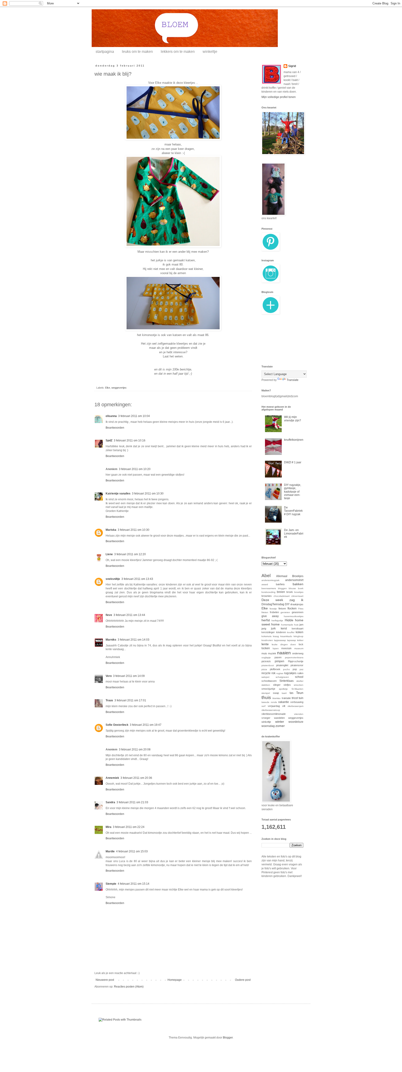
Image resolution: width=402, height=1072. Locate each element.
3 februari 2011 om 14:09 (129, 676)
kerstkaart (297, 628)
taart (284, 693)
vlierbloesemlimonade (273, 713)
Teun (299, 693)
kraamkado (286, 636)
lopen (276, 648)
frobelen (274, 612)
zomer (280, 726)
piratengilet (282, 665)
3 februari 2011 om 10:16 (129, 440)
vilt (283, 706)
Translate (292, 380)
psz (301, 669)
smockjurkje (268, 688)
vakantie (283, 702)
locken (265, 648)
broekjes (298, 592)
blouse (292, 588)
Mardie (110, 851)
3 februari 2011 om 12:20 (130, 554)
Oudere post (243, 979)
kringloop (298, 636)
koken (299, 632)
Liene (109, 554)
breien (281, 592)
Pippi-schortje (295, 661)
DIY (287, 604)
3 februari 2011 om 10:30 (148, 493)
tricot (295, 698)
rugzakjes (290, 673)
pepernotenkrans (294, 657)
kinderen (281, 632)
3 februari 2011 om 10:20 (135, 469)
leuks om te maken (137, 52)
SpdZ (109, 440)
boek (300, 588)
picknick (266, 661)
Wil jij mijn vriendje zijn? (292, 418)
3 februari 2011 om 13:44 (129, 615)
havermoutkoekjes (293, 616)
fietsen (282, 608)
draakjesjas (296, 604)
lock (301, 644)
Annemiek (112, 778)
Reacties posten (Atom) (129, 986)
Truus (109, 700)
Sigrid (292, 66)
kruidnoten (267, 640)
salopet (265, 677)
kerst (284, 628)
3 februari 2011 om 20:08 (135, 749)
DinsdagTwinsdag (272, 604)
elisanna (111, 416)
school (299, 677)
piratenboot (267, 665)
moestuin (286, 648)
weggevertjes (119, 387)
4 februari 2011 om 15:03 (132, 851)
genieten (285, 612)
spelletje (283, 689)
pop (295, 669)
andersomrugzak (270, 580)
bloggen (282, 588)
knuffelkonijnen (293, 439)
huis (296, 624)
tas (291, 693)
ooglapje (266, 657)
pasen (278, 657)
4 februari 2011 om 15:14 (133, 883)
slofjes (287, 684)
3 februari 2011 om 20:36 (136, 778)
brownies (266, 596)
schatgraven (282, 677)
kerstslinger (268, 632)
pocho (286, 669)
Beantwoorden (115, 427)
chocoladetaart (282, 596)
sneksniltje (113, 579)
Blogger (228, 1037)
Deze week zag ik (282, 600)
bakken (298, 584)
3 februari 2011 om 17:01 (130, 700)
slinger (277, 684)
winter (279, 721)
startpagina (105, 52)
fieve (109, 615)
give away (270, 616)
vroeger (265, 717)
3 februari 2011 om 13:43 (137, 579)
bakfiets (280, 584)
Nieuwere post (105, 979)
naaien (284, 652)
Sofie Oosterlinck (117, 724)
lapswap (291, 640)
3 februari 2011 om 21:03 (132, 802)
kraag (276, 636)
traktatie (286, 698)
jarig (263, 628)
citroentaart (297, 596)
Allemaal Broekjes (290, 576)
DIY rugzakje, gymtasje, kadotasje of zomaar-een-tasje (292, 491)
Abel (266, 575)
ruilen (300, 673)
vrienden (298, 714)
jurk (273, 628)
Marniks (111, 639)
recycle (266, 673)
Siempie (111, 883)
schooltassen (269, 680)
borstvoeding (268, 592)
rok (273, 673)
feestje (273, 608)
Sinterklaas (286, 680)
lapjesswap (280, 640)
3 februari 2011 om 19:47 (145, 724)
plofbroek (275, 669)
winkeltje (210, 52)
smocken (298, 685)
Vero (109, 676)
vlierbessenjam (295, 706)
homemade (287, 624)
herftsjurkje (277, 620)
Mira (108, 827)
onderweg (297, 653)
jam (301, 624)
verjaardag (274, 706)
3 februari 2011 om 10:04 (134, 416)
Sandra (110, 802)
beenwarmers (268, 588)
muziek (272, 653)
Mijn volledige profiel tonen (278, 97)
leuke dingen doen (284, 644)
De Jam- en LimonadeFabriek (293, 533)
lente (265, 644)
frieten (264, 612)
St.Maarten (297, 689)
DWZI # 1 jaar (292, 462)
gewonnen (297, 612)
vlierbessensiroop (270, 710)
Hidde (289, 620)
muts (264, 653)
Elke (107, 387)
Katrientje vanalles (118, 493)
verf (263, 706)
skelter (299, 681)
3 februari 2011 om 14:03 (133, 639)
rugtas (279, 673)
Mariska (111, 529)
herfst (265, 620)
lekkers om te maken (178, 52)
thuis (266, 697)
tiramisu (276, 698)
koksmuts (266, 636)
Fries (300, 608)
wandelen (279, 717)
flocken (292, 608)
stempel (265, 693)
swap (276, 693)
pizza (264, 669)
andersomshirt (294, 580)
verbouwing (296, 702)
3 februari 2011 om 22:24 (128, 827)
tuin (301, 698)
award (264, 584)
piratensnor (297, 665)
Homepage (175, 979)
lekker (300, 640)
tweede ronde (269, 702)
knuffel (290, 632)
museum (298, 648)
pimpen (279, 661)
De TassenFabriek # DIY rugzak (293, 511)
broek (289, 592)
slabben (265, 685)
